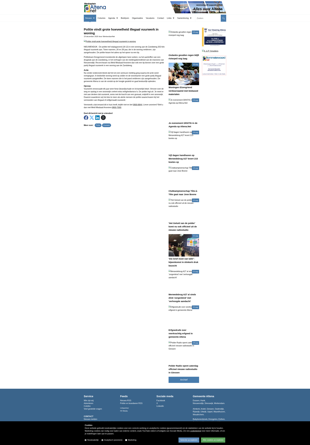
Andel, (203, 409)
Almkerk (196, 409)
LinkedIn (160, 406)
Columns (101, 18)
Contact (160, 18)
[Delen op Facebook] (86, 117)
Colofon (87, 406)
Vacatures (150, 18)
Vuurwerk (106, 125)
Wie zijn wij (89, 400)
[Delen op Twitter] (91, 117)
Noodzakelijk (93, 440)
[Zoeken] (223, 18)
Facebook (160, 400)
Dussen (196, 400)
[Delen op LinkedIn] (97, 117)
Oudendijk (219, 409)
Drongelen (212, 419)
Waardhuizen (219, 412)
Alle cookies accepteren (213, 440)
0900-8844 (137, 105)
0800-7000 (116, 107)
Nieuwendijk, (198, 403)
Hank (202, 400)
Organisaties (137, 18)
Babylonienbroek (200, 419)
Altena (210, 396)
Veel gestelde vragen (93, 409)
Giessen (210, 409)
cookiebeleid (195, 431)
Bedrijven (125, 18)
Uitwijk (203, 412)
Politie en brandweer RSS (131, 403)
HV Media (124, 411)
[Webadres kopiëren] (103, 117)
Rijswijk (196, 412)
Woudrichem (198, 415)
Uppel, (210, 412)
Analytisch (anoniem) (113, 440)
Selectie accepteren (188, 440)
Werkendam (219, 403)
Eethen (221, 419)
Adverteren (88, 403)
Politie (98, 125)
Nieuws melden (90, 419)
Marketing (132, 440)
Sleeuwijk (209, 403)
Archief (183, 379)
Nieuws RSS (125, 400)
